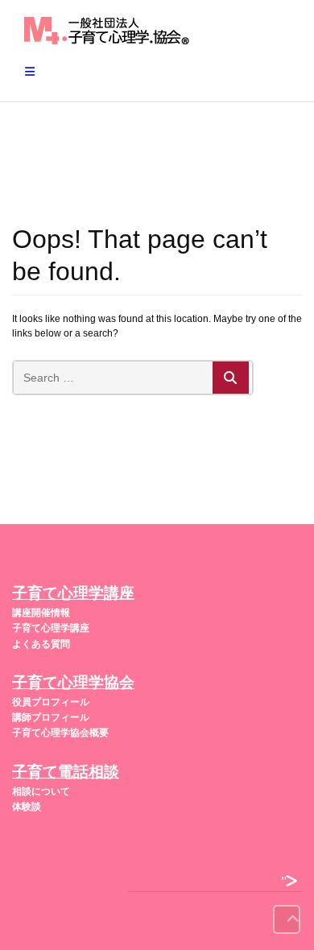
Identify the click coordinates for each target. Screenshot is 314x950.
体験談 (26, 806)
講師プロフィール (50, 717)
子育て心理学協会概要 (60, 732)
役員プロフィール (50, 702)
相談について (41, 791)
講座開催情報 (41, 612)
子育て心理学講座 (50, 628)
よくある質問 (41, 644)
